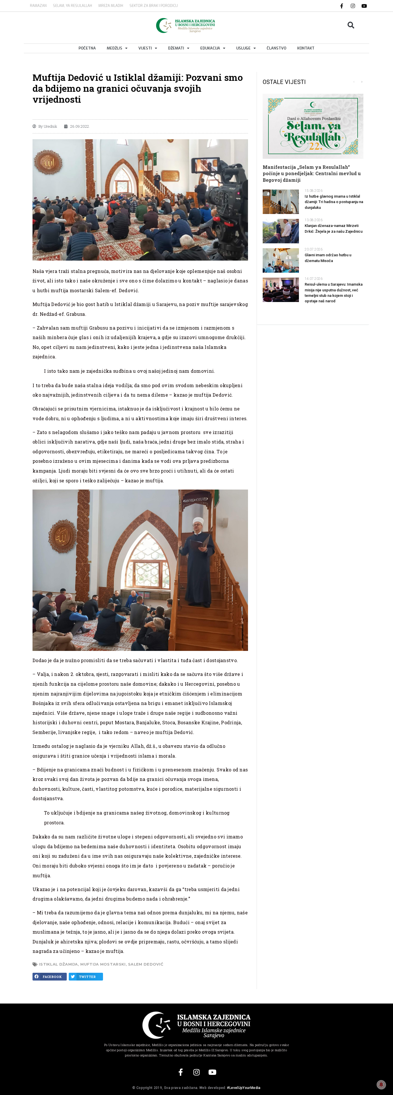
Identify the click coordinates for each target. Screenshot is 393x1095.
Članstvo (276, 48)
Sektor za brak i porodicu (153, 5)
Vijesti (145, 48)
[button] (351, 25)
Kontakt (305, 48)
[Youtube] (364, 6)
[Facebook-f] (342, 6)
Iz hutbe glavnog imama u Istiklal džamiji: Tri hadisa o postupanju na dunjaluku (334, 201)
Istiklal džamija (58, 964)
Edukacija (210, 48)
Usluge (243, 48)
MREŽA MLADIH (110, 5)
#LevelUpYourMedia (243, 1088)
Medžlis (114, 48)
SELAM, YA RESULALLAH (72, 5)
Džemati (176, 48)
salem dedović (145, 964)
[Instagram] (353, 6)
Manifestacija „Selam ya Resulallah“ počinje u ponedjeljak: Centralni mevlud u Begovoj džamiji (312, 173)
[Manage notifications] (381, 1084)
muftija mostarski (102, 964)
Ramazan (38, 5)
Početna (87, 48)
